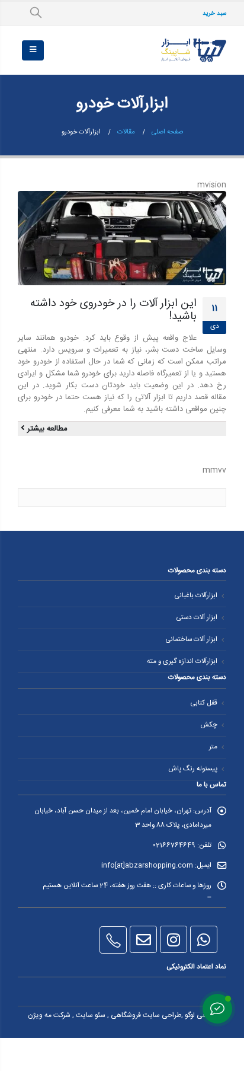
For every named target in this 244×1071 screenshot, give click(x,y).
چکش (208, 725)
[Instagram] (173, 939)
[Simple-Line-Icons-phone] (113, 940)
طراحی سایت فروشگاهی (146, 1015)
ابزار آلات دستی (196, 617)
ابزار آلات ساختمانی (191, 639)
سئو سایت (90, 1015)
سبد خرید (214, 13)
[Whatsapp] (203, 939)
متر (213, 747)
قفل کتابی (203, 703)
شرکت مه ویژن (49, 1015)
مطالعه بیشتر (46, 428)
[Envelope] (143, 939)
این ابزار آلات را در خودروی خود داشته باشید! (113, 310)
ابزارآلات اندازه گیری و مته (182, 661)
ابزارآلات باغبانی (195, 595)
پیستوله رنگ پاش (192, 768)
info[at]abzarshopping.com (147, 865)
